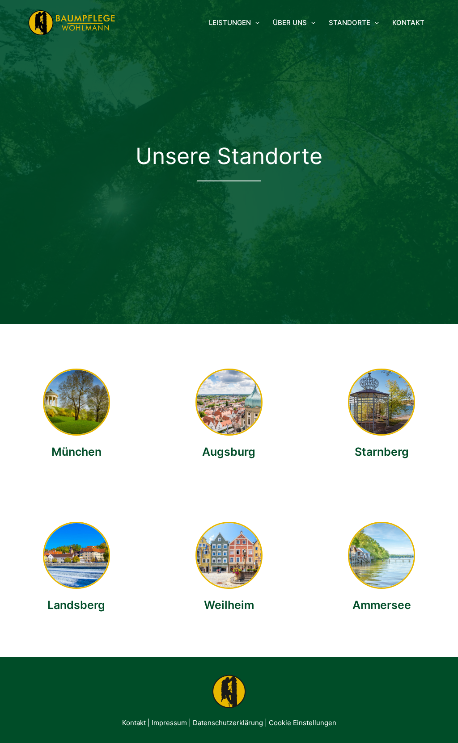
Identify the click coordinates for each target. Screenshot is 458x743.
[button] (255, 23)
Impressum (169, 722)
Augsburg (228, 451)
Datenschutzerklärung (228, 722)
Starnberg (382, 451)
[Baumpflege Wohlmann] (71, 22)
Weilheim (229, 605)
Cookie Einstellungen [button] (302, 722)
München (76, 451)
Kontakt (134, 722)
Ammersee (381, 605)
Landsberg (76, 605)
